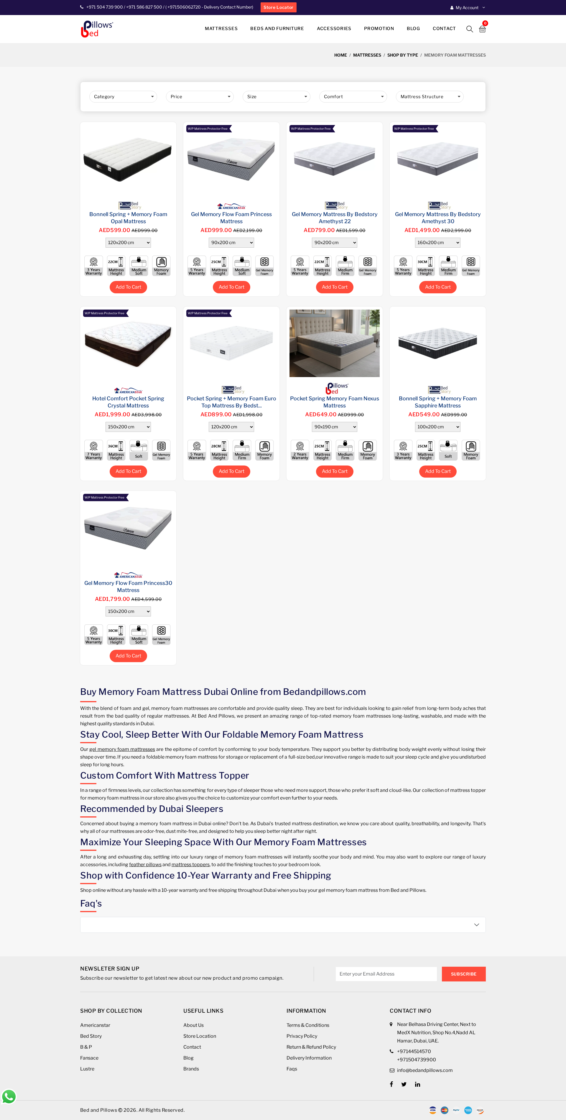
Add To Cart (128, 287)
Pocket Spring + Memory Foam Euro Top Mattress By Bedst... (231, 402)
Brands (191, 1069)
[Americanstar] (231, 202)
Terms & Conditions (308, 1025)
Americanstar (95, 1025)
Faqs (292, 1069)
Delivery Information (309, 1058)
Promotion (379, 28)
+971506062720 (184, 6)
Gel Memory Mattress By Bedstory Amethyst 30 (438, 217)
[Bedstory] (128, 202)
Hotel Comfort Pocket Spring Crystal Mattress (128, 402)
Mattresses (221, 28)
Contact (444, 28)
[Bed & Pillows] (334, 387)
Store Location (199, 1036)
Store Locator (279, 7)
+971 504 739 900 (104, 6)
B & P (86, 1047)
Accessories (334, 28)
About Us (193, 1025)
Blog (413, 28)
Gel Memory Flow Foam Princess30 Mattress (128, 586)
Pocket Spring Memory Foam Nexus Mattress (334, 402)
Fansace (89, 1058)
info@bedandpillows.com (425, 1070)
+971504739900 (416, 1060)
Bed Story (91, 1036)
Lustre (87, 1069)
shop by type (402, 54)
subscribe (464, 973)
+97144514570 (414, 1051)
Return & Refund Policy (311, 1047)
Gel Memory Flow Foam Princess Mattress (231, 217)
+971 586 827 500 (144, 6)
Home (340, 54)
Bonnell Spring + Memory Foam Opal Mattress (128, 217)
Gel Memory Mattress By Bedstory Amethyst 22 (335, 217)
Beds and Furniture (277, 28)
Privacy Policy (302, 1036)
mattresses (367, 54)
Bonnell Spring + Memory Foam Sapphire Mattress (438, 402)
